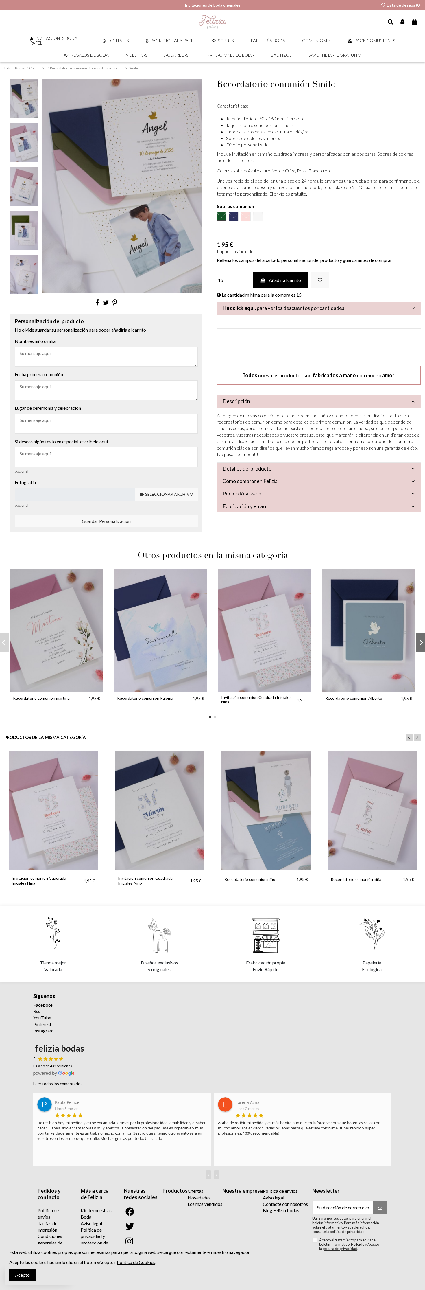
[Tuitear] (106, 302)
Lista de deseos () (403, 5)
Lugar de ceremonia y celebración (48, 408)
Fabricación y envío (244, 506)
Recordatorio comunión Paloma (145, 698)
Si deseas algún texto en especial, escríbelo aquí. (62, 441)
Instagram (43, 1030)
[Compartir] (97, 302)
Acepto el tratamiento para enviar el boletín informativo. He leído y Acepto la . (349, 1244)
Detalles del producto (247, 468)
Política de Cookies (136, 1262)
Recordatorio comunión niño (249, 879)
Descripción (236, 401)
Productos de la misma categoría (45, 737)
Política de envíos (280, 1191)
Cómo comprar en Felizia (250, 481)
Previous (409, 737)
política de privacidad (340, 1248)
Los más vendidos (205, 1204)
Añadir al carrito (285, 280)
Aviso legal (91, 1223)
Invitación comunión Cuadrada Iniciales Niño (145, 880)
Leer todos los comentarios (57, 1083)
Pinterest (42, 1024)
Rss (36, 1011)
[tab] (319, 308)
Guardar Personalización (106, 521)
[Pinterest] (114, 302)
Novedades (199, 1197)
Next (417, 737)
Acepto (22, 1275)
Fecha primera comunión (39, 374)
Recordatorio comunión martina (41, 698)
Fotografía (25, 482)
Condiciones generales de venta (50, 1242)
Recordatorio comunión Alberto (353, 698)
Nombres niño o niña (35, 341)
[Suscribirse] (380, 1207)
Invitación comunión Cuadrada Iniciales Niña (256, 700)
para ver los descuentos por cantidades (283, 308)
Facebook (43, 1005)
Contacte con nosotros (285, 1204)
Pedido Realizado (242, 493)
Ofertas (195, 1191)
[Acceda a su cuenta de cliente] (402, 22)
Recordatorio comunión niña (356, 879)
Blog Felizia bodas (281, 1210)
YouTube (42, 1017)
